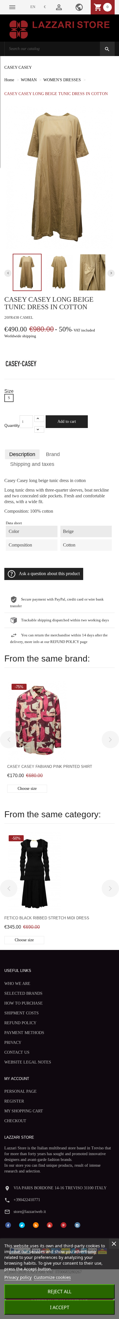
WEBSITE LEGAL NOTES (27, 1062)
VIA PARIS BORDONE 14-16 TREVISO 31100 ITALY (60, 1188)
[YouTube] (50, 1224)
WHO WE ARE (17, 983)
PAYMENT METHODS (24, 1033)
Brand (53, 454)
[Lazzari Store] (59, 29)
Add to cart (66, 421)
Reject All (59, 1291)
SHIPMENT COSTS (21, 1013)
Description (22, 454)
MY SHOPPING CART (23, 1111)
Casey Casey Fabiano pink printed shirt (49, 766)
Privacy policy (18, 1277)
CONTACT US (16, 1052)
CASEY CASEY (18, 67)
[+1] (39, 418)
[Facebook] (8, 1224)
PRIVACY (12, 1042)
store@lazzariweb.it (30, 1211)
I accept (59, 1307)
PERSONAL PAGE (20, 1091)
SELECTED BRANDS (23, 993)
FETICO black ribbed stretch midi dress (46, 918)
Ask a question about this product (49, 573)
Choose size (27, 788)
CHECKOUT (15, 1121)
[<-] (8, 739)
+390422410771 (27, 1200)
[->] (110, 739)
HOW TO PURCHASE (23, 1003)
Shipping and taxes (32, 464)
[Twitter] (22, 1224)
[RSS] (36, 1224)
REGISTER (14, 1101)
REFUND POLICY (20, 1023)
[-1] (39, 429)
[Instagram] (77, 1224)
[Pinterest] (63, 1224)
